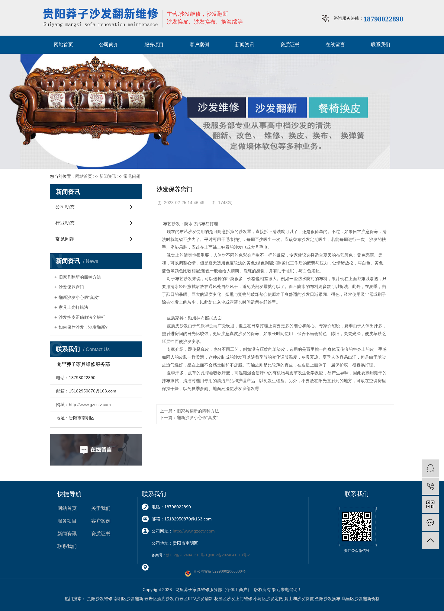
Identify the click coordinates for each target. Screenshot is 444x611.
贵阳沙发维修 (99, 598)
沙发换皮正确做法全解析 (82, 317)
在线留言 (335, 44)
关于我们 (101, 508)
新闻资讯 (244, 44)
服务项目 (154, 44)
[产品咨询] (430, 468)
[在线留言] (430, 522)
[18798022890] (430, 486)
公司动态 (65, 207)
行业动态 (65, 223)
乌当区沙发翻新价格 (361, 598)
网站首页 (63, 44)
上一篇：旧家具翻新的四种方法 (189, 410)
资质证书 (290, 44)
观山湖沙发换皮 (299, 598)
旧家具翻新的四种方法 (80, 277)
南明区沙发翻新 (128, 598)
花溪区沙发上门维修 (233, 598)
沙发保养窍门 (71, 287)
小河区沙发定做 (268, 598)
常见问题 (132, 176)
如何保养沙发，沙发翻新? (83, 327)
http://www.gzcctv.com (90, 404)
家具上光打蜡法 (73, 307)
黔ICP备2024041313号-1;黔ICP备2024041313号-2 (208, 555)
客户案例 (199, 44)
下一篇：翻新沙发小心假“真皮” (189, 417)
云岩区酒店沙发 (159, 598)
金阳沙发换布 (327, 598)
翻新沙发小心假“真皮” (79, 297)
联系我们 (380, 44)
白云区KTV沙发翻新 (194, 598)
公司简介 (108, 44)
